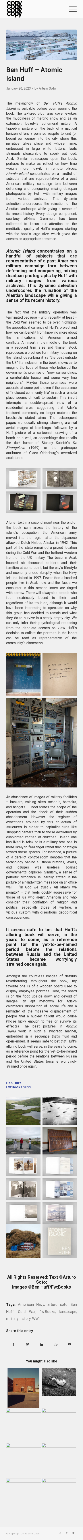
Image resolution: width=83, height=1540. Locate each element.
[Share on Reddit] (55, 1344)
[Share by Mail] (70, 1344)
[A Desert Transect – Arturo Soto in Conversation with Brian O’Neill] (59, 1489)
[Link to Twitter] (73, 1533)
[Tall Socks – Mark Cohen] (23, 1490)
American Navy (31, 1304)
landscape (67, 1312)
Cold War (26, 1312)
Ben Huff (13, 1083)
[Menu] (71, 9)
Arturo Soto (47, 88)
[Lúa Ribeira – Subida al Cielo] (23, 1460)
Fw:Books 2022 (18, 1087)
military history (18, 1319)
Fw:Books (47, 1312)
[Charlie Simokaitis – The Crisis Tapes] (59, 1422)
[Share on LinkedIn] (41, 1344)
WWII (36, 1319)
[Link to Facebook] (67, 1533)
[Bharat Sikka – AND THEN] (23, 1388)
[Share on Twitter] (27, 1344)
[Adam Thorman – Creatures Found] (59, 1382)
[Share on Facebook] (13, 1344)
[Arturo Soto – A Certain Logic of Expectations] (23, 1425)
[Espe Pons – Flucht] (59, 1454)
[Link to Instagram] (60, 1533)
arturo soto (57, 1304)
